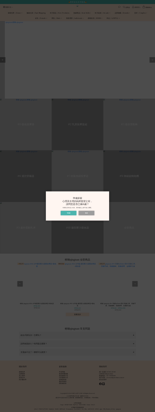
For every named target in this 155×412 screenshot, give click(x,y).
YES (68, 213)
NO (86, 213)
